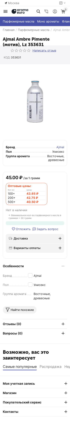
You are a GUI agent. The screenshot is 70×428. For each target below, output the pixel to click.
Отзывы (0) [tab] (12, 324)
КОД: (7, 57)
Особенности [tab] (13, 266)
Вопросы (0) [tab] (13, 333)
